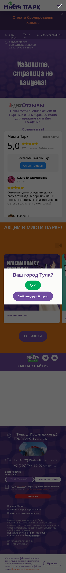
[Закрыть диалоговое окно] (60, 6)
